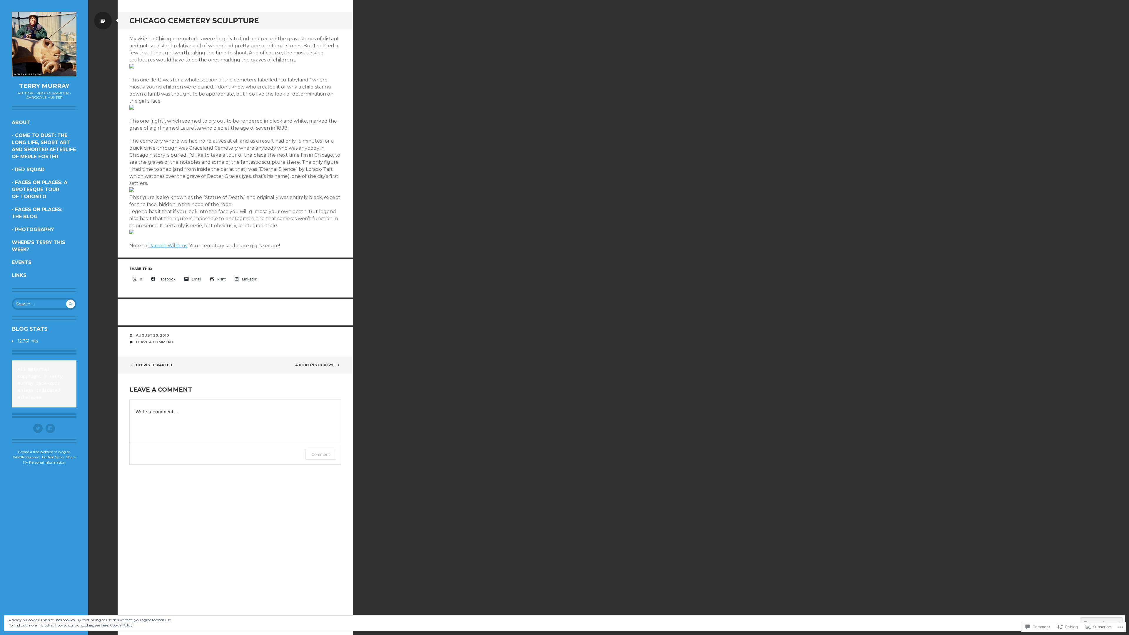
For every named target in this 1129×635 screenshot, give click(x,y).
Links (19, 275)
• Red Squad (28, 169)
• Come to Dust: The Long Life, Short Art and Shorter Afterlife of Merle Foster (44, 146)
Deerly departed (154, 365)
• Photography (33, 229)
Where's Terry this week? (38, 246)
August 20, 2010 (152, 335)
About (21, 122)
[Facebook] (50, 428)
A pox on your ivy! (315, 365)
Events (21, 262)
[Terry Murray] (44, 44)
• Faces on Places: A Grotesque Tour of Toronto (39, 189)
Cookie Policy (121, 625)
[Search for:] (44, 304)
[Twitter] (38, 428)
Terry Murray (44, 85)
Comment (320, 454)
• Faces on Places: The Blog (37, 213)
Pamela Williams (167, 245)
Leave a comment (154, 342)
